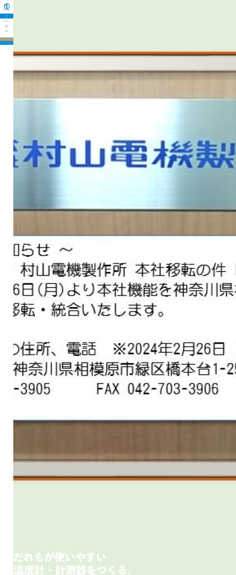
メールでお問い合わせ (7, 43)
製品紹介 (7, 26)
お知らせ (7, 30)
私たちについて (6, 21)
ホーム (6, 16)
